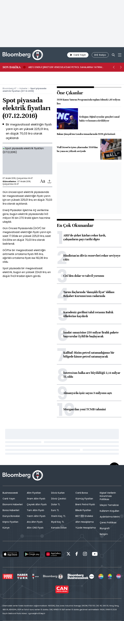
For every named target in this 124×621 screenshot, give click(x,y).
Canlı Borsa (81, 492)
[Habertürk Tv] (22, 576)
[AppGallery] (53, 554)
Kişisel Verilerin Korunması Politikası (108, 496)
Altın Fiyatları (34, 492)
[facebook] (77, 554)
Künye (6, 527)
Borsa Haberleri (11, 510)
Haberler (23, 88)
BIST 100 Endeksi (84, 516)
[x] (68, 554)
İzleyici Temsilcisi (109, 505)
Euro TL (55, 510)
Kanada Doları (59, 527)
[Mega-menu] (119, 55)
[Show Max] (118, 576)
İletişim (104, 534)
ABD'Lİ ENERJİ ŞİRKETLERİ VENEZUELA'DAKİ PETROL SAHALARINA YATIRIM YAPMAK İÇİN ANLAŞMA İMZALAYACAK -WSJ (65, 67)
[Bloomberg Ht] (53, 576)
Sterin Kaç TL (58, 516)
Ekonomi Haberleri (13, 504)
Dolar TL (55, 504)
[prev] (113, 67)
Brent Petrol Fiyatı (85, 504)
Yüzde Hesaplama (85, 527)
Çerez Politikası (108, 522)
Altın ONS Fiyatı (35, 527)
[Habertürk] (8, 576)
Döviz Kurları (58, 492)
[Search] (113, 55)
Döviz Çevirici (58, 498)
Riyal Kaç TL (57, 521)
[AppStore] (11, 554)
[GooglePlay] (32, 554)
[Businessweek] (81, 576)
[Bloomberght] (23, 55)
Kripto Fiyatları (10, 521)
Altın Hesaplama (84, 521)
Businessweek (10, 492)
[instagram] (85, 554)
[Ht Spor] (35, 576)
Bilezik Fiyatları (83, 510)
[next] (120, 67)
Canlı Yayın (9, 498)
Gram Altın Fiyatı (36, 498)
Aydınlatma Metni (110, 516)
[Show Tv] (100, 576)
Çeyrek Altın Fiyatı (37, 504)
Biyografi (104, 528)
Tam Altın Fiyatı (35, 510)
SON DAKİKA (12, 67)
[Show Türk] (110, 576)
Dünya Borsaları (11, 516)
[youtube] (95, 554)
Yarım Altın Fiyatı (36, 516)
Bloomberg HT (9, 88)
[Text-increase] (42, 181)
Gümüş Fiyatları (84, 498)
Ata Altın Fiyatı (35, 521)
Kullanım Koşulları (109, 510)
